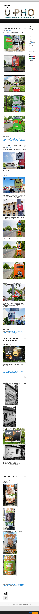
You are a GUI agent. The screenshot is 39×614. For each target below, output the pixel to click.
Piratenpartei (19, 140)
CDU (21, 370)
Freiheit (9, 371)
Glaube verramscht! (31, 35)
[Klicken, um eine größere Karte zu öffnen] (32, 47)
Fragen (7, 371)
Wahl (3, 141)
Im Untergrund (31, 42)
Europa (11, 140)
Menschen (17, 138)
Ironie (13, 371)
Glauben (11, 469)
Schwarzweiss (16, 19)
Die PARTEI (7, 140)
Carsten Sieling (20, 139)
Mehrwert (16, 140)
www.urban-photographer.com (9, 6)
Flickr (20, 19)
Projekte (11, 19)
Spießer (22, 371)
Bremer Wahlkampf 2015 (10, 476)
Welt (8, 141)
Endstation (4, 371)
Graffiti (12, 371)
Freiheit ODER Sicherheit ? (11, 377)
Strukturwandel (23, 140)
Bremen (9, 138)
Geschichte (11, 138)
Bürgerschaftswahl (17, 370)
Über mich (23, 19)
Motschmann (19, 371)
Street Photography (5, 585)
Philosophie (19, 469)
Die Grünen (4, 140)
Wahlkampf (6, 141)
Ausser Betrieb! (31, 40)
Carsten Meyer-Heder (15, 139)
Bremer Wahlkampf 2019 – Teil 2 (12, 29)
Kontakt (28, 19)
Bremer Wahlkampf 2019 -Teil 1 (12, 146)
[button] (30, 56)
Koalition (13, 140)
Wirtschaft (8, 370)
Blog (8, 19)
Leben (14, 138)
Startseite (4, 19)
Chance (24, 139)
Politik (19, 138)
